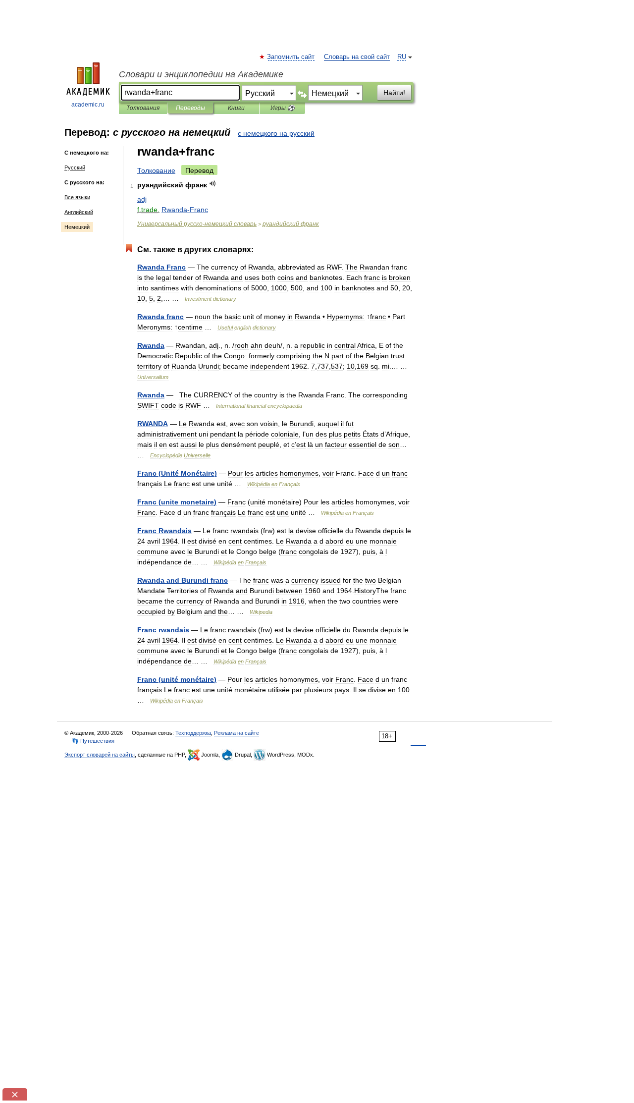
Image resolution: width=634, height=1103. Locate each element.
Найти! (394, 93)
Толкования (142, 108)
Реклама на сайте (236, 733)
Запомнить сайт (291, 57)
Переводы (190, 108)
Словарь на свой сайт (357, 57)
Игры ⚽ (282, 108)
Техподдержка (193, 733)
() (177, 473)
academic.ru (88, 104)
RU (401, 57)
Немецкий (77, 227)
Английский (78, 212)
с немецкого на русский (276, 133)
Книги (236, 108)
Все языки (77, 197)
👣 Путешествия (93, 741)
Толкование (156, 170)
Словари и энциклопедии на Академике (201, 74)
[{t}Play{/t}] (212, 183)
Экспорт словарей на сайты (99, 755)
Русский (74, 167)
